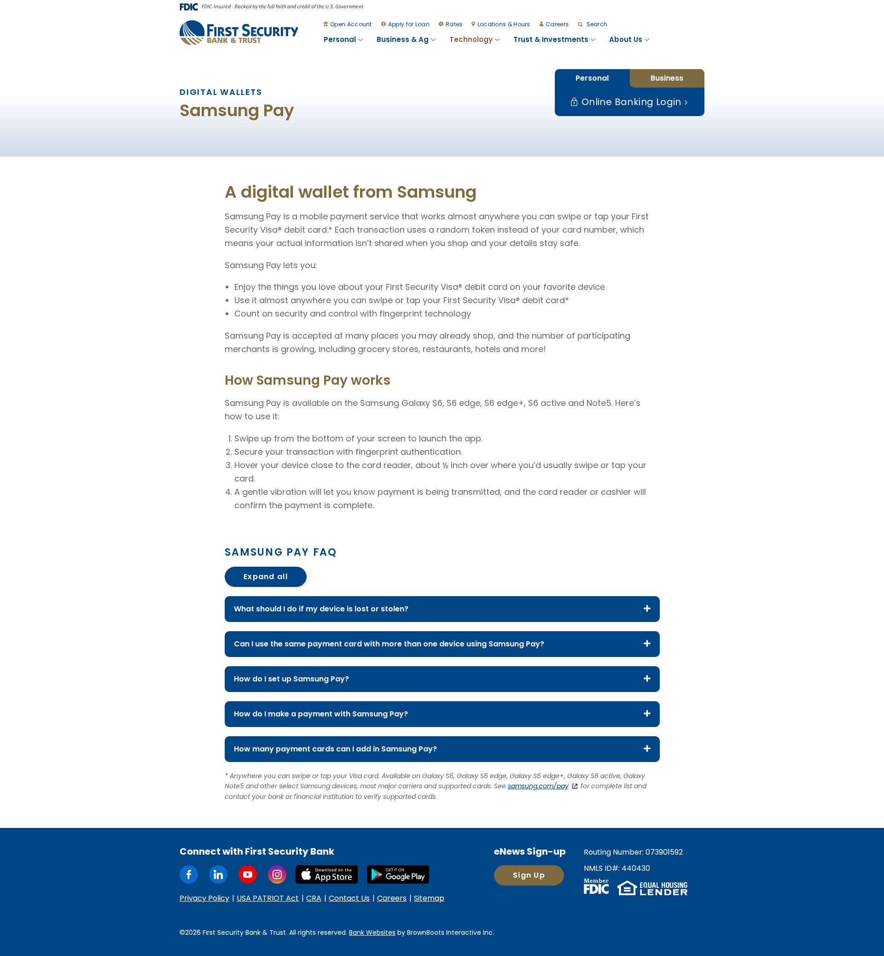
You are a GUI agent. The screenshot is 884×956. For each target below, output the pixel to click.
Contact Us (349, 898)
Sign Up (529, 875)
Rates (454, 24)
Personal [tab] (592, 78)
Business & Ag (403, 39)
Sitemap (429, 898)
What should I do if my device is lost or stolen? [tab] (321, 609)
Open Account (351, 24)
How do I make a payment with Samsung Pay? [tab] (321, 714)
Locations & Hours (503, 24)
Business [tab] (667, 78)
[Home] (239, 32)
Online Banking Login (630, 101)
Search (596, 24)
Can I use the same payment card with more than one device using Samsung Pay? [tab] (389, 644)
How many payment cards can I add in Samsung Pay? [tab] (335, 749)
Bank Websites (372, 932)
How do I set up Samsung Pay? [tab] (291, 679)
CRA (313, 898)
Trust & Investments (550, 39)
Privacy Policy (204, 898)
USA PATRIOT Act (268, 898)
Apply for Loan (409, 24)
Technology (471, 39)
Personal (340, 39)
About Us (625, 39)
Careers (557, 24)
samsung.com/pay (538, 786)
